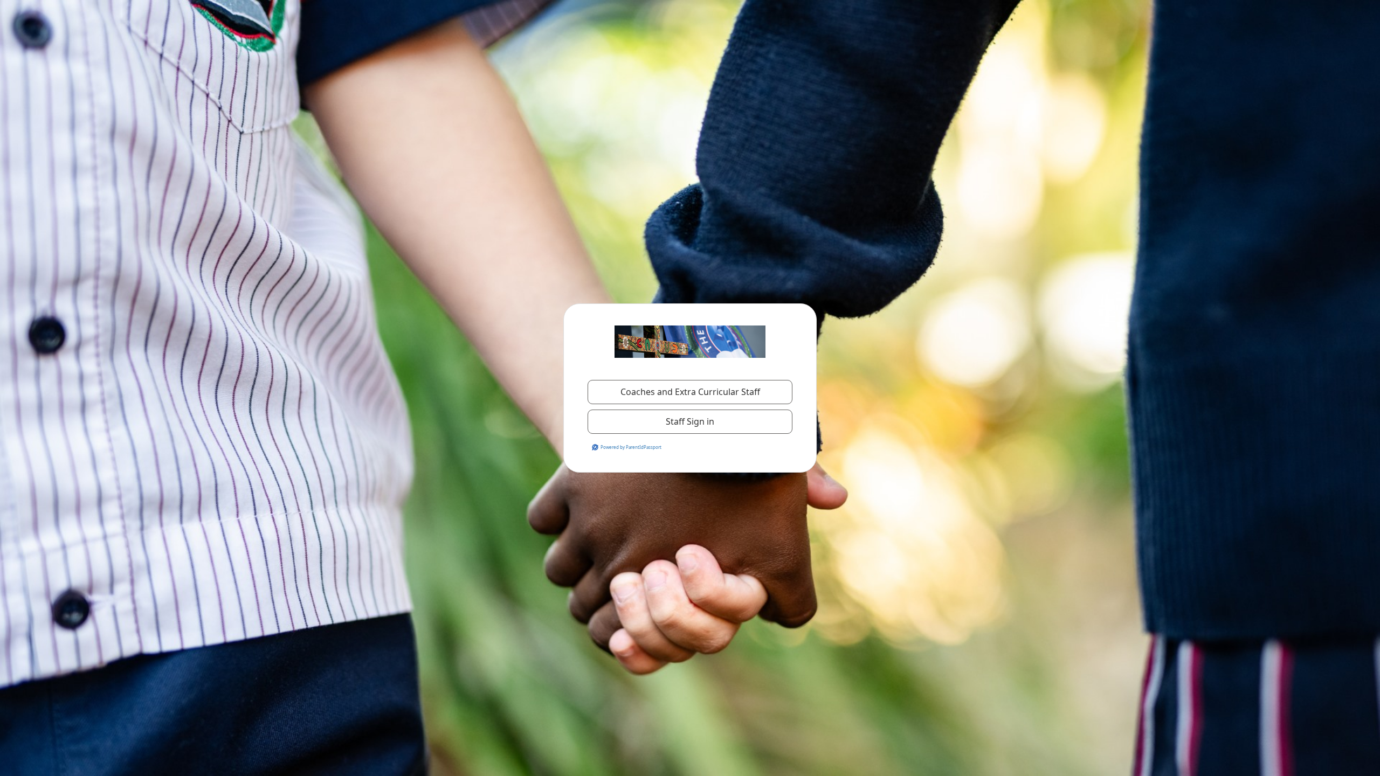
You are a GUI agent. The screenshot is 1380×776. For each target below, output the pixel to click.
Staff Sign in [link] (690, 421)
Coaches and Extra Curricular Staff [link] (690, 392)
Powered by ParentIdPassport (631, 447)
